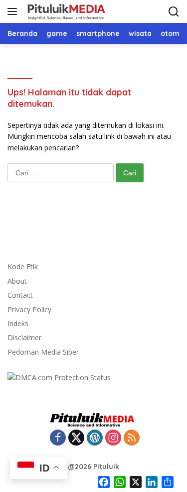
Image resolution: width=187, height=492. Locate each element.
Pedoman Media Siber (43, 352)
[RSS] (132, 438)
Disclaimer (24, 337)
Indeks (17, 323)
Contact (20, 295)
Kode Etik (22, 266)
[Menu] (14, 11)
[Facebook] (58, 438)
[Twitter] (76, 438)
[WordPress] (95, 438)
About (17, 281)
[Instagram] (113, 438)
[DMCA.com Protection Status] (59, 377)
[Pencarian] (174, 11)
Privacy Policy (29, 309)
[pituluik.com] (64, 11)
